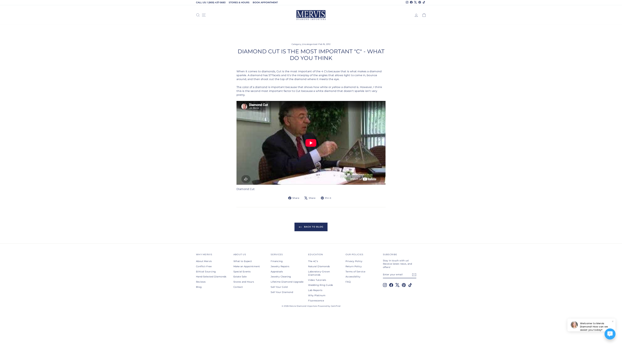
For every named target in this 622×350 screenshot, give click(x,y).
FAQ (348, 281)
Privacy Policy (354, 261)
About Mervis (204, 261)
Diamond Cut (245, 189)
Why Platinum (316, 295)
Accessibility (353, 276)
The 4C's (313, 261)
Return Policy (354, 266)
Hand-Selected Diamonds (211, 276)
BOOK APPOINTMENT (265, 2)
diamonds (268, 71)
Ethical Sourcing (206, 271)
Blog (199, 287)
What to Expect (242, 261)
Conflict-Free (204, 266)
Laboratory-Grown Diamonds (319, 273)
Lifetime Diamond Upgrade (287, 281)
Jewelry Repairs (280, 266)
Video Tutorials (317, 280)
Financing (277, 261)
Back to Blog (313, 226)
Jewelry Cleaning (281, 276)
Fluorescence (316, 300)
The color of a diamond (251, 87)
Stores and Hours (243, 281)
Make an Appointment (246, 266)
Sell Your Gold (279, 287)
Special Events (242, 271)
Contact (238, 287)
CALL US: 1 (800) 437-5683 (210, 2)
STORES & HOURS (239, 2)
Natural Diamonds (319, 266)
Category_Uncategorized (304, 44)
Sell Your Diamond (282, 292)
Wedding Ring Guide (320, 285)
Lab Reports (315, 290)
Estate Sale (240, 276)
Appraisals (277, 271)
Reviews (201, 281)
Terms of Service (355, 271)
